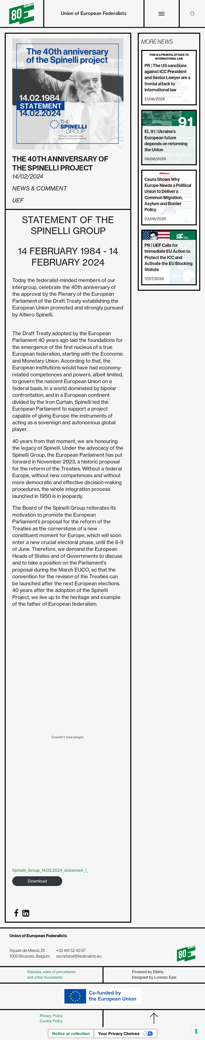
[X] (35, 913)
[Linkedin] (26, 913)
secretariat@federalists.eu (78, 956)
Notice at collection (71, 1033)
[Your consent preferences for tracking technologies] (196, 1031)
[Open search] (192, 13)
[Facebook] (16, 913)
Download (37, 881)
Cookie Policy (51, 1021)
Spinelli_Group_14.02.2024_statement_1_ (50, 870)
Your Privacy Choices (119, 1033)
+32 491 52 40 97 (71, 950)
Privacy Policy (51, 1016)
